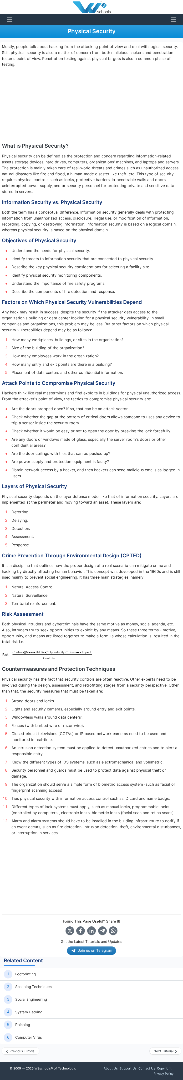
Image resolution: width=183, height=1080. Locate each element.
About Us (111, 1068)
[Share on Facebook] (80, 930)
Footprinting (25, 974)
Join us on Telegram (95, 950)
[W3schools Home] (91, 6)
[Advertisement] (91, 104)
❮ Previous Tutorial (20, 1051)
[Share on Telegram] (102, 930)
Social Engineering (31, 999)
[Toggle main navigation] (9, 19)
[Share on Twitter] (70, 930)
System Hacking (28, 1012)
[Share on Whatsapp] (113, 930)
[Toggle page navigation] (173, 19)
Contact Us (146, 1068)
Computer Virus (28, 1037)
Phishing (22, 1024)
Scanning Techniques (33, 986)
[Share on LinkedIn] (91, 930)
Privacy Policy (163, 1073)
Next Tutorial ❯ (165, 1051)
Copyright (164, 1068)
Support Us (128, 1068)
